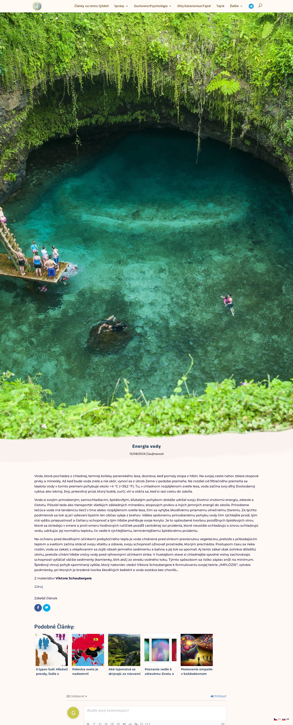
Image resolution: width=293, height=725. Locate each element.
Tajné (220, 6)
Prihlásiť (220, 696)
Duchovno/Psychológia (151, 6)
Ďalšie (234, 6)
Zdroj (38, 587)
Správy (119, 6)
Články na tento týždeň (91, 6)
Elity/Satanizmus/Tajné (194, 6)
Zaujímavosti (155, 454)
